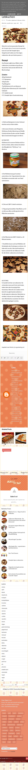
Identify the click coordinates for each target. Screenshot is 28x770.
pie (2, 664)
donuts (3, 621)
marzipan (4, 648)
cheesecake (4, 608)
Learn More (12, 14)
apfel (3, 589)
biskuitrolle (4, 595)
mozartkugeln (5, 651)
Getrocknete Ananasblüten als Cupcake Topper (17, 574)
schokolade (4, 672)
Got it (19, 14)
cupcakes (4, 619)
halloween (19, 20)
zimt (18, 23)
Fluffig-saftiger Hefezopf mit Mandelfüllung (16, 533)
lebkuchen (4, 23)
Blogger (22, 689)
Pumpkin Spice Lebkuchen (15, 560)
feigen (3, 624)
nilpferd (3, 656)
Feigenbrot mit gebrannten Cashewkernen (16, 567)
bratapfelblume (5, 600)
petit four (4, 661)
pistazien (4, 667)
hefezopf (4, 635)
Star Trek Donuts (13, 553)
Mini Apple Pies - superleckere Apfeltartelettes (16, 547)
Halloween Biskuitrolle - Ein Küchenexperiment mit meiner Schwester (16, 520)
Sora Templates (9, 761)
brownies (4, 603)
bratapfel (4, 597)
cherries (4, 611)
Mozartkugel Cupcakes (14, 539)
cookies (9, 20)
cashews (4, 605)
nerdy (3, 653)
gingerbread (14, 20)
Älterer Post (24, 472)
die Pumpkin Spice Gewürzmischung (12, 48)
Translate (12, 751)
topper (3, 674)
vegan (15, 23)
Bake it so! (10, 758)
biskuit (3, 592)
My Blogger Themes (21, 761)
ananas (3, 587)
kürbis (23, 20)
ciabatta (4, 613)
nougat (3, 659)
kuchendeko (4, 640)
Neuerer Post (4, 472)
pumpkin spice (10, 23)
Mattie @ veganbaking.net (17, 347)
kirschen (4, 637)
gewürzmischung (6, 627)
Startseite (14, 472)
